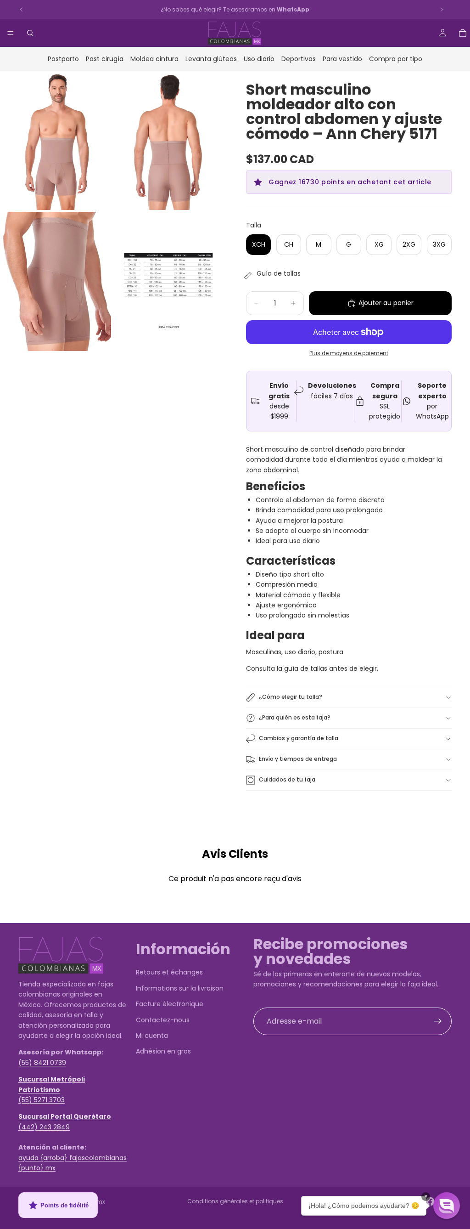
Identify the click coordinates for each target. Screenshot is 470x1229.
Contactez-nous (163, 1019)
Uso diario (259, 58)
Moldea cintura (154, 58)
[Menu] (10, 33)
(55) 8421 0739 (42, 1062)
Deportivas (298, 58)
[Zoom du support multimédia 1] (55, 140)
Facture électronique (169, 1003)
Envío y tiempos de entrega (298, 759)
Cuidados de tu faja (287, 779)
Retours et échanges (169, 972)
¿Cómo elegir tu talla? (290, 697)
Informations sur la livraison (180, 987)
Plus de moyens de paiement (348, 353)
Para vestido (342, 58)
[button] (446, 1205)
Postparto (63, 58)
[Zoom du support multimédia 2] (168, 140)
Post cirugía (104, 58)
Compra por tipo (395, 58)
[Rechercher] (30, 33)
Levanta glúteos (211, 58)
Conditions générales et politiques (235, 1201)
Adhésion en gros (163, 1051)
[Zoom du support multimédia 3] (55, 281)
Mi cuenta (152, 1035)
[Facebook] (430, 1201)
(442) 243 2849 (44, 1126)
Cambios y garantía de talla (298, 738)
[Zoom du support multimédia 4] (168, 281)
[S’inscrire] (438, 1021)
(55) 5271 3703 (41, 1099)
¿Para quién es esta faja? (294, 717)
